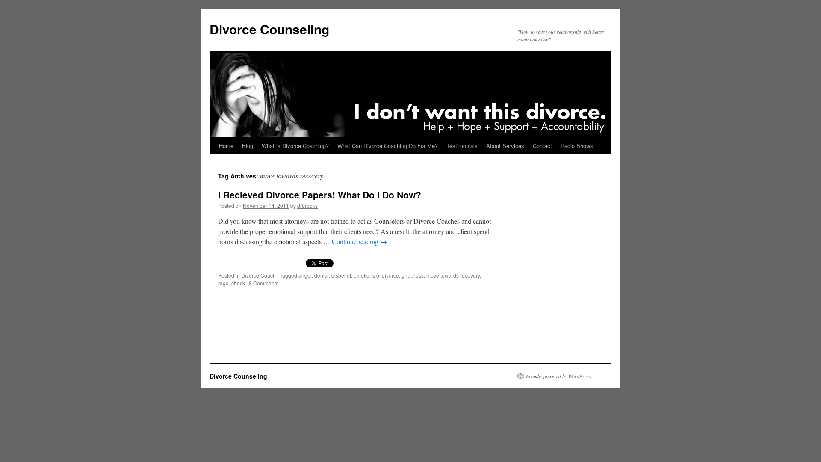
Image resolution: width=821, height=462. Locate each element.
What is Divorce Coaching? (295, 146)
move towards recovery (453, 275)
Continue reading (359, 241)
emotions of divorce (376, 275)
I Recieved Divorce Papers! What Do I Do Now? (319, 194)
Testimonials (462, 146)
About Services (505, 146)
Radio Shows (577, 146)
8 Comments (263, 283)
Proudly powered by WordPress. (559, 376)
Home (226, 146)
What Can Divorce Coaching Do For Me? (387, 146)
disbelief (341, 275)
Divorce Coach (258, 275)
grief (407, 275)
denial (321, 275)
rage (223, 283)
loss (419, 275)
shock (238, 283)
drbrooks (307, 205)
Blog (247, 146)
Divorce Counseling (269, 29)
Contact (542, 146)
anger (305, 275)
